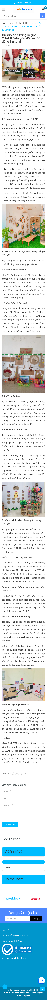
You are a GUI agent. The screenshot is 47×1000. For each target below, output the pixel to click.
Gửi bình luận (10, 824)
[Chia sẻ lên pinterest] (22, 773)
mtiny (7, 867)
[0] (43, 9)
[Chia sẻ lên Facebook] (12, 773)
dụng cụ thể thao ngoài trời (16, 992)
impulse (26, 995)
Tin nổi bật (13, 878)
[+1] (26, 773)
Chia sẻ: (5, 773)
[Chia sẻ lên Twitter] (17, 773)
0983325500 (28, 2)
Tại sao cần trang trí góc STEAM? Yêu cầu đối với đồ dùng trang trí (21, 38)
